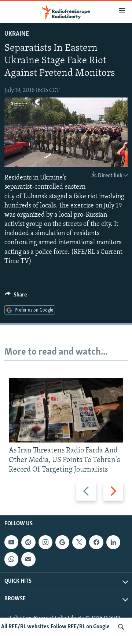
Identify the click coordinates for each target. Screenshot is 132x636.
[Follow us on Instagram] (45, 542)
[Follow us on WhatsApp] (11, 559)
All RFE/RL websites (25, 627)
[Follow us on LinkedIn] (113, 542)
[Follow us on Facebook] (96, 542)
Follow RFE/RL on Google (80, 627)
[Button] (16, 296)
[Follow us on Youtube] (11, 542)
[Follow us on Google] (62, 542)
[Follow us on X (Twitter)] (79, 542)
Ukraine (16, 34)
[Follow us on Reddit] (28, 542)
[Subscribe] (28, 559)
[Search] (121, 627)
